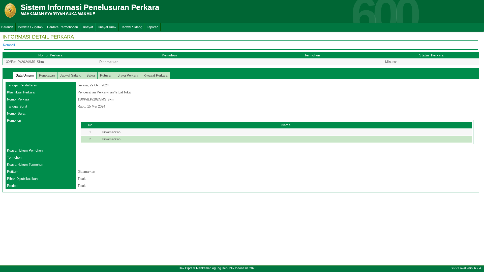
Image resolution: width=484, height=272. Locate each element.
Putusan (106, 75)
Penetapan (47, 75)
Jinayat (87, 27)
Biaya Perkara (127, 75)
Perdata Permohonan (62, 27)
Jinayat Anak (107, 27)
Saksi (90, 75)
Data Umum (25, 75)
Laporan (152, 27)
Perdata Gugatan (30, 27)
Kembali (9, 45)
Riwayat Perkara (155, 75)
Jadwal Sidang (131, 27)
